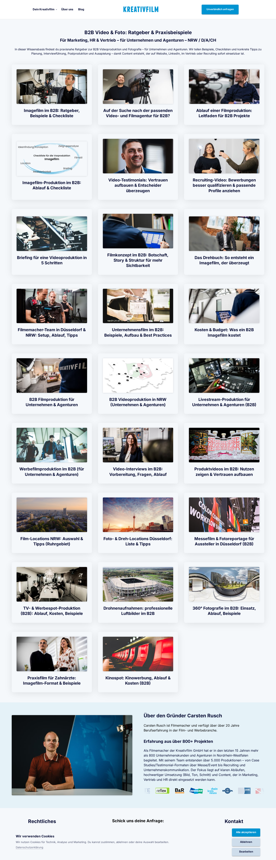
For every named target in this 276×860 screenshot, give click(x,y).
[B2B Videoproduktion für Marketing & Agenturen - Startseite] (141, 9)
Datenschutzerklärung (29, 847)
